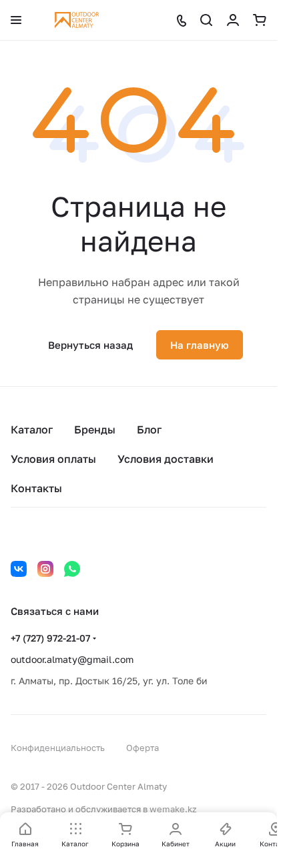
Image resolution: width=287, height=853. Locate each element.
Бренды (94, 429)
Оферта (142, 747)
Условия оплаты (53, 459)
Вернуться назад (90, 345)
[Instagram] (45, 569)
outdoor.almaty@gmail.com (72, 659)
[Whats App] (72, 569)
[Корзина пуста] (259, 20)
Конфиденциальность (58, 747)
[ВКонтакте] (19, 569)
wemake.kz (173, 809)
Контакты (36, 488)
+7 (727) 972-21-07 (50, 638)
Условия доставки (165, 459)
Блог (149, 429)
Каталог (32, 429)
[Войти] (233, 20)
